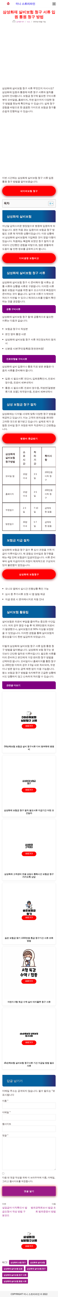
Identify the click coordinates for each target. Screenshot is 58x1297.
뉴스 (28, 21)
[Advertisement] (29, 53)
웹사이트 (6, 1123)
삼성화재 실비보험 (37, 1262)
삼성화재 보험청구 (29, 574)
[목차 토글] (49, 203)
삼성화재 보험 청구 (18, 1262)
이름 (5, 1100)
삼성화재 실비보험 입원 (13, 1268)
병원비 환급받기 (29, 438)
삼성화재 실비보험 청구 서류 (15, 1275)
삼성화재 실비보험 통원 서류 (15, 1281)
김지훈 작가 (20, 21)
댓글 (5, 1135)
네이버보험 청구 (29, 190)
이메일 (6, 1112)
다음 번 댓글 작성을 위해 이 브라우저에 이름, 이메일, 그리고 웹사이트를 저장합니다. (28, 1179)
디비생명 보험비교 (29, 258)
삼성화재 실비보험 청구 (36, 1268)
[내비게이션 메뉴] (54, 3)
